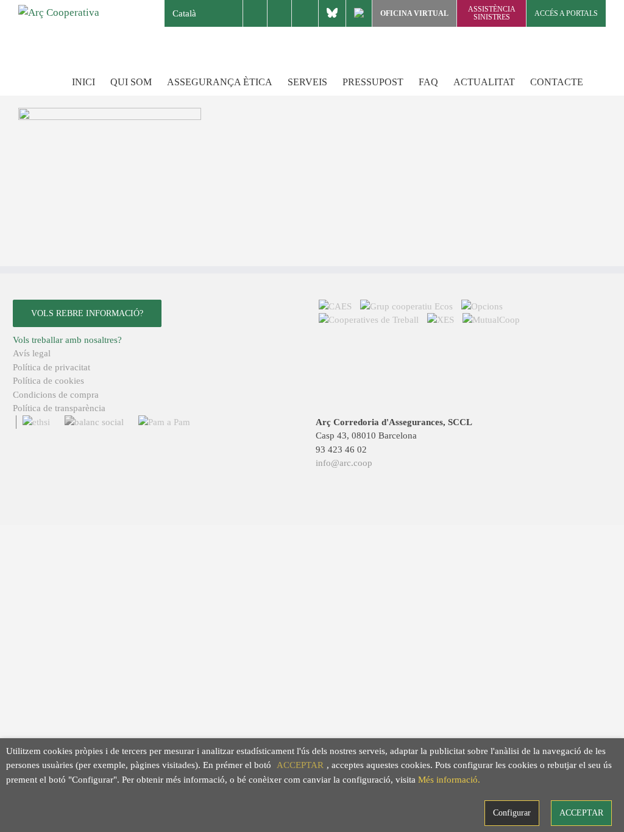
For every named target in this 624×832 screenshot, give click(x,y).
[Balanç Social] (92, 422)
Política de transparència (59, 408)
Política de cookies (48, 381)
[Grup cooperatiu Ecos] (407, 306)
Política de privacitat (51, 367)
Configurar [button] (512, 812)
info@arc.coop (344, 463)
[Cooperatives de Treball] (370, 320)
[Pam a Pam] (161, 422)
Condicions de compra (56, 395)
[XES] (441, 320)
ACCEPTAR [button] (300, 765)
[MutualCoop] (491, 320)
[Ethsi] (34, 422)
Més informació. (449, 779)
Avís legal (32, 353)
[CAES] (336, 306)
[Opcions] (482, 306)
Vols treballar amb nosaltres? (67, 340)
